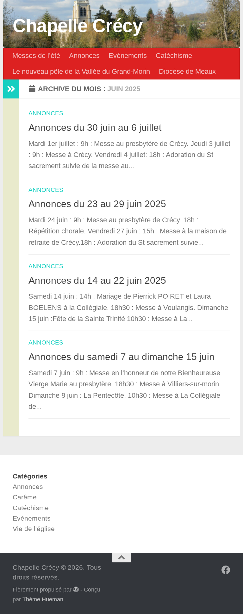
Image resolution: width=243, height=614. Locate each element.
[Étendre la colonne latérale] (11, 88)
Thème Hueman (42, 599)
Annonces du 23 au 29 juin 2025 (97, 204)
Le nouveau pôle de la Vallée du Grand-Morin (81, 71)
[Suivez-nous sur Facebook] (225, 570)
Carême (25, 497)
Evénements (128, 56)
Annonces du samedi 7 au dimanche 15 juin (121, 356)
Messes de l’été (36, 56)
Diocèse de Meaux (187, 71)
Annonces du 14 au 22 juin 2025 (97, 280)
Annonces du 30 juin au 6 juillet (94, 127)
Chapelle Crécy (77, 26)
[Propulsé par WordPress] (76, 589)
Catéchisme (174, 56)
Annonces (84, 56)
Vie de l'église (34, 528)
